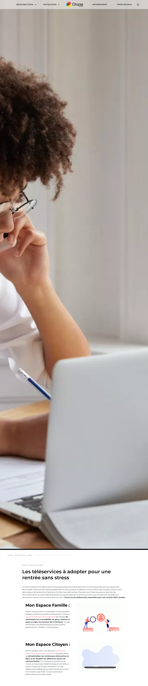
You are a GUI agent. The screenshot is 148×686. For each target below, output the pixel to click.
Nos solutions (49, 4)
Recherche (138, 4)
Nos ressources (99, 4)
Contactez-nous (124, 4)
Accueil (74, 4)
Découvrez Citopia (24, 4)
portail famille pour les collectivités (40, 617)
